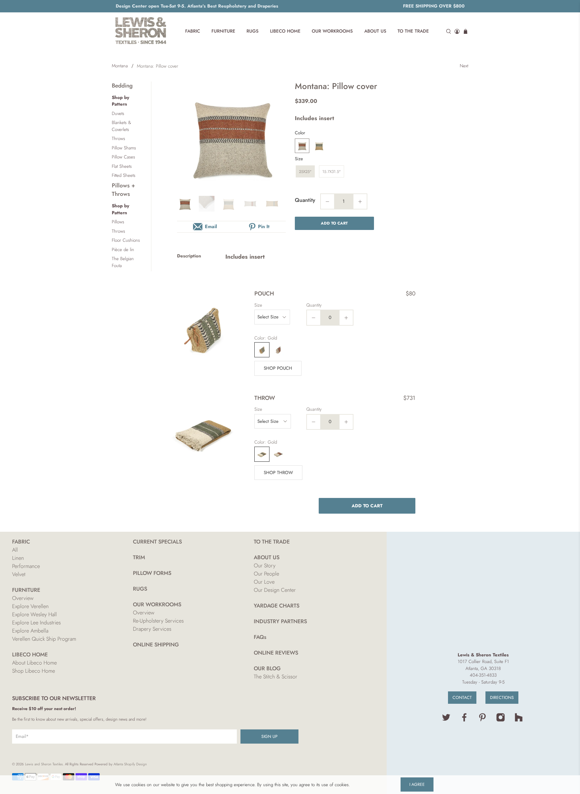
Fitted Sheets (123, 175)
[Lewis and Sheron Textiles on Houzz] (518, 720)
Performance (26, 566)
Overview (23, 598)
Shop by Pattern (120, 101)
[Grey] (302, 146)
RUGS (140, 589)
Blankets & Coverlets (121, 126)
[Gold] (319, 146)
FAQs (260, 637)
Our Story (265, 565)
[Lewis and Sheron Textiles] (140, 31)
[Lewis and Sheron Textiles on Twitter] (446, 720)
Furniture (223, 31)
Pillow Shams (124, 148)
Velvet (18, 574)
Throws (118, 138)
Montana (120, 66)
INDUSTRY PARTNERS (280, 621)
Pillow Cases (123, 157)
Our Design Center (275, 590)
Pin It (263, 226)
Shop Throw (278, 472)
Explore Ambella (30, 631)
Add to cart (334, 223)
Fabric (192, 31)
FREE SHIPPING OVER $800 (434, 6)
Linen (18, 558)
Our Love (264, 582)
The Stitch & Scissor (275, 677)
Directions (502, 697)
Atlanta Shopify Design (130, 764)
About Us (375, 31)
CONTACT (462, 697)
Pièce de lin (123, 249)
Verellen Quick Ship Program (44, 639)
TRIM (139, 557)
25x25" (305, 171)
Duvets (118, 113)
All (15, 550)
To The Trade (413, 31)
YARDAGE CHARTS (276, 606)
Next (464, 65)
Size (299, 158)
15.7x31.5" (331, 171)
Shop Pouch (278, 368)
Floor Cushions (126, 240)
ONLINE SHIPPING (156, 645)
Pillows (118, 221)
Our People (266, 574)
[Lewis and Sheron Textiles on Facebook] (464, 720)
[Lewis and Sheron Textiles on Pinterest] (482, 720)
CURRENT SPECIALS (157, 542)
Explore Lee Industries (36, 623)
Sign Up (269, 736)
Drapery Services (152, 629)
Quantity (305, 200)
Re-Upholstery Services (158, 621)
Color (300, 132)
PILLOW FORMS (152, 573)
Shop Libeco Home (33, 671)
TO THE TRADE (272, 542)
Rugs (252, 31)
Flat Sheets (122, 166)
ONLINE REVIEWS (276, 653)
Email (211, 226)
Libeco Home (285, 31)
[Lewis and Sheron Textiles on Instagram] (500, 720)
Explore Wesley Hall (34, 614)
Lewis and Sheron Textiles (44, 764)
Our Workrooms (332, 31)
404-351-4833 (483, 675)
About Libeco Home (34, 663)
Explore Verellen (30, 606)
